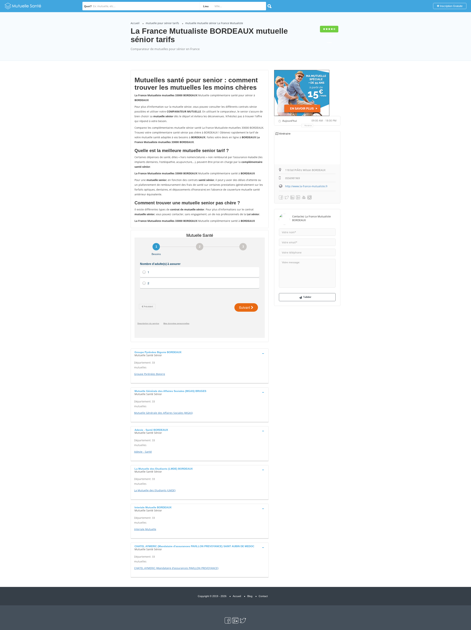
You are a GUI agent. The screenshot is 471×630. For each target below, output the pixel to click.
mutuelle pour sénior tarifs (162, 23)
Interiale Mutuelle (145, 529)
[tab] (200, 353)
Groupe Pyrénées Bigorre (149, 374)
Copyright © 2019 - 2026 (212, 596)
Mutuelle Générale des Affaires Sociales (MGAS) (163, 413)
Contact (263, 596)
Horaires (308, 125)
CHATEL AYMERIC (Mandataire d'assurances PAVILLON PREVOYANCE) (176, 568)
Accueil (135, 23)
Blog (249, 596)
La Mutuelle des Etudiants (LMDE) (155, 490)
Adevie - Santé (143, 451)
